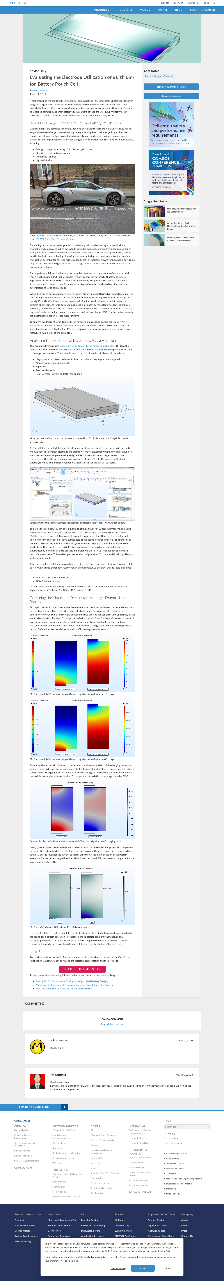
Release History (22, 1241)
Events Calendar (123, 1230)
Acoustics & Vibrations (140, 1157)
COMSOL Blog (38, 71)
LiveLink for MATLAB (139, 1143)
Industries (125, 10)
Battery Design (153, 76)
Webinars (120, 1220)
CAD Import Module (174, 1163)
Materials (95, 1163)
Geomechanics (136, 1162)
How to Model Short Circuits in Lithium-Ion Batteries (64, 988)
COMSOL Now (23, 1167)
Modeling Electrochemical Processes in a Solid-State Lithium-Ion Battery (74, 984)
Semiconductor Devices (63, 1158)
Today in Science (140, 1192)
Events (163, 10)
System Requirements (25, 1236)
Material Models (136, 1167)
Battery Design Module (72, 325)
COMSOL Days (122, 1225)
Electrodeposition (23, 1155)
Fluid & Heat (60, 1170)
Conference (170, 1188)
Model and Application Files (63, 1220)
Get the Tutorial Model (82, 969)
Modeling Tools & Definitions (105, 1173)
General (96, 1126)
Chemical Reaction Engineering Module (183, 1178)
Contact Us (187, 1236)
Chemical (168, 76)
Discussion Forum (90, 1230)
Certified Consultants (175, 1168)
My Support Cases (157, 1225)
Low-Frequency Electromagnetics (60, 1136)
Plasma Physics (59, 1143)
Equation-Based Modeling (103, 1140)
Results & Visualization (102, 1188)
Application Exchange (92, 1236)
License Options (23, 1230)
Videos (145, 10)
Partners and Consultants (161, 1236)
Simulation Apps (98, 1193)
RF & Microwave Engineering (66, 1153)
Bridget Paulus (41, 90)
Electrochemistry (22, 1150)
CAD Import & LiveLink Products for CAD (140, 1131)
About (184, 1220)
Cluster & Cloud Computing (104, 1135)
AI (165, 1148)
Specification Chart (24, 1225)
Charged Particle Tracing (64, 1130)
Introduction (97, 1158)
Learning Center (202, 10)
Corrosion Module (173, 1193)
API (92, 1130)
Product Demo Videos (59, 1225)
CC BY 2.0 (41, 239)
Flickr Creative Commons (63, 239)
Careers (185, 1225)
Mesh (93, 1168)
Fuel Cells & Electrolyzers (26, 1160)
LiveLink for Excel (137, 1138)
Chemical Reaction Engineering (23, 1136)
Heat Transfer (59, 1181)
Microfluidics (58, 1186)
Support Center (156, 1220)
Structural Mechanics (139, 1185)
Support (165, 3)
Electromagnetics (65, 1126)
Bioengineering (171, 1158)
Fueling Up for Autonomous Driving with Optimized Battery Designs (72, 981)
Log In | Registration (112, 1024)
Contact (178, 3)
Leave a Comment (171, 95)
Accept (142, 1268)
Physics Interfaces (100, 1183)
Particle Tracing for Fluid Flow (66, 1196)
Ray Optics (57, 1148)
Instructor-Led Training (93, 1225)
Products (101, 10)
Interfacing (137, 1126)
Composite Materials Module (178, 1183)
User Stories (54, 1230)
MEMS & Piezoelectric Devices (139, 1174)
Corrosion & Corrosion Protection (25, 1144)
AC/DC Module (171, 1138)
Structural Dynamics (138, 1180)
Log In (206, 3)
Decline (167, 1268)
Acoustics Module (173, 1143)
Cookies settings (118, 1268)
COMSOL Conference (126, 1236)
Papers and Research (59, 1236)
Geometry (96, 1145)
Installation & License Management (101, 1151)
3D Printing (169, 1133)
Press (184, 1230)
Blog (179, 10)
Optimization (97, 1178)
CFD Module (170, 1173)
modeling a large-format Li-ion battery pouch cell (86, 345)
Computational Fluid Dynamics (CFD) (67, 1175)
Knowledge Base (156, 1230)
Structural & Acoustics (138, 1151)
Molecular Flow (59, 1191)
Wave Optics (58, 1163)
